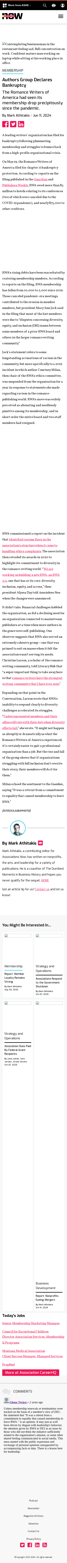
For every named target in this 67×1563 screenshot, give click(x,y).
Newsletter (33, 1508)
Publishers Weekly (15, 185)
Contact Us (33, 1531)
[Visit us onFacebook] (30, 1545)
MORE (45, 880)
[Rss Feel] (44, 1545)
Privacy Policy (33, 1539)
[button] (16, 5)
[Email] (40, 843)
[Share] (6, 124)
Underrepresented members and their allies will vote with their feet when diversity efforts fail (33, 722)
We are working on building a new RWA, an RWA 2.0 (31, 575)
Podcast (33, 1500)
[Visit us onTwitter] (22, 1545)
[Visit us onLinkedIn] (37, 1545)
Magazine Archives (33, 1516)
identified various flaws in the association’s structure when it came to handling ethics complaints (29, 546)
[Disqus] (33, 1442)
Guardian (40, 179)
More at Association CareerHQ (30, 1372)
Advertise (33, 1523)
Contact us (42, 889)
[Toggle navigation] (4, 23)
